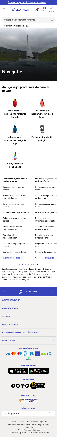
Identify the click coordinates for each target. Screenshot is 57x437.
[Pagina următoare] (53, 292)
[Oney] (43, 354)
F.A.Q (19, 430)
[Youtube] (18, 386)
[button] (23, 264)
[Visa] (7, 354)
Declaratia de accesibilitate (39, 433)
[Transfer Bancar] (25, 355)
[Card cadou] (31, 354)
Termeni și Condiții (17, 422)
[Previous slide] (20, 264)
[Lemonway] (28, 358)
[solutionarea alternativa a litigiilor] (28, 401)
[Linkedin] (27, 386)
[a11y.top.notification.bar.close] (52, 2)
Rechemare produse (19, 433)
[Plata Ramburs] (49, 354)
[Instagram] (23, 386)
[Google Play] (39, 372)
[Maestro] (19, 354)
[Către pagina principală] (21, 10)
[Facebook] (13, 386)
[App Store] (18, 372)
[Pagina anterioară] (4, 292)
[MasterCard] (13, 354)
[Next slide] (37, 264)
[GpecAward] (38, 388)
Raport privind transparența (33, 430)
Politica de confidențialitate (37, 422)
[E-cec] (37, 355)
